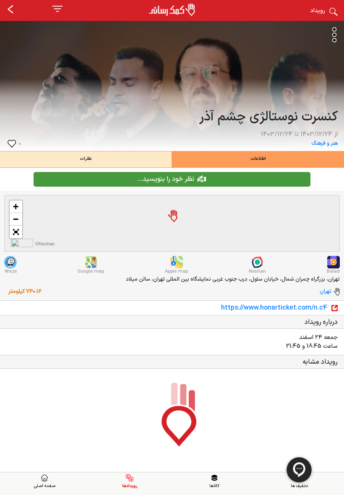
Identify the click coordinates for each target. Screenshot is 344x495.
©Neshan (45, 243)
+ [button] (15, 206)
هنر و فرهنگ (324, 143)
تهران (325, 291)
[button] (16, 232)
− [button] (15, 219)
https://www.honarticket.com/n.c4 (274, 308)
